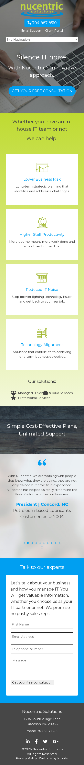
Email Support (31, 30)
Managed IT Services (34, 393)
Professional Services (34, 398)
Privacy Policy (26, 758)
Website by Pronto (53, 758)
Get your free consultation (42, 91)
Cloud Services (61, 393)
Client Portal (54, 30)
